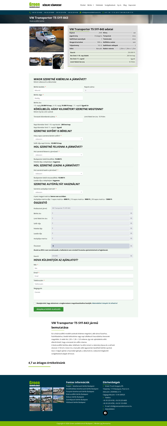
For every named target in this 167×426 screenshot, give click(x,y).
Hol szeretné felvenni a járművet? (46, 151)
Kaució (36, 256)
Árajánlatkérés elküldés (48, 309)
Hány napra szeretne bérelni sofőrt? (47, 136)
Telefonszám (38, 280)
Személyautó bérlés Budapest (77, 400)
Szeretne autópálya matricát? (44, 189)
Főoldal (83, 5)
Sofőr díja (37, 223)
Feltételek (99, 5)
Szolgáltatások (110, 5)
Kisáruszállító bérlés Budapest (77, 394)
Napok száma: (89, 87)
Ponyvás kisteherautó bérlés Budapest (80, 391)
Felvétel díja (38, 228)
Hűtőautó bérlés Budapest (75, 402)
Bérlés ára (37, 213)
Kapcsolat (132, 5)
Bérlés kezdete (39, 87)
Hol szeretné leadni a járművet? (45, 170)
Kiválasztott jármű (40, 208)
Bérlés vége (38, 95)
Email (36, 273)
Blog (125, 5)
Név (35, 265)
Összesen (37, 246)
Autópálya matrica (40, 239)
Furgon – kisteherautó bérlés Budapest (80, 386)
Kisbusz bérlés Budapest (75, 397)
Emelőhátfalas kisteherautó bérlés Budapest (82, 389)
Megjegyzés (38, 288)
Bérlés (89, 5)
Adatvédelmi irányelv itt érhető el (104, 303)
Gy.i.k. (119, 5)
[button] (31, 61)
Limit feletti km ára (40, 218)
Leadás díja (38, 234)
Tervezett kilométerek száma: (44, 117)
